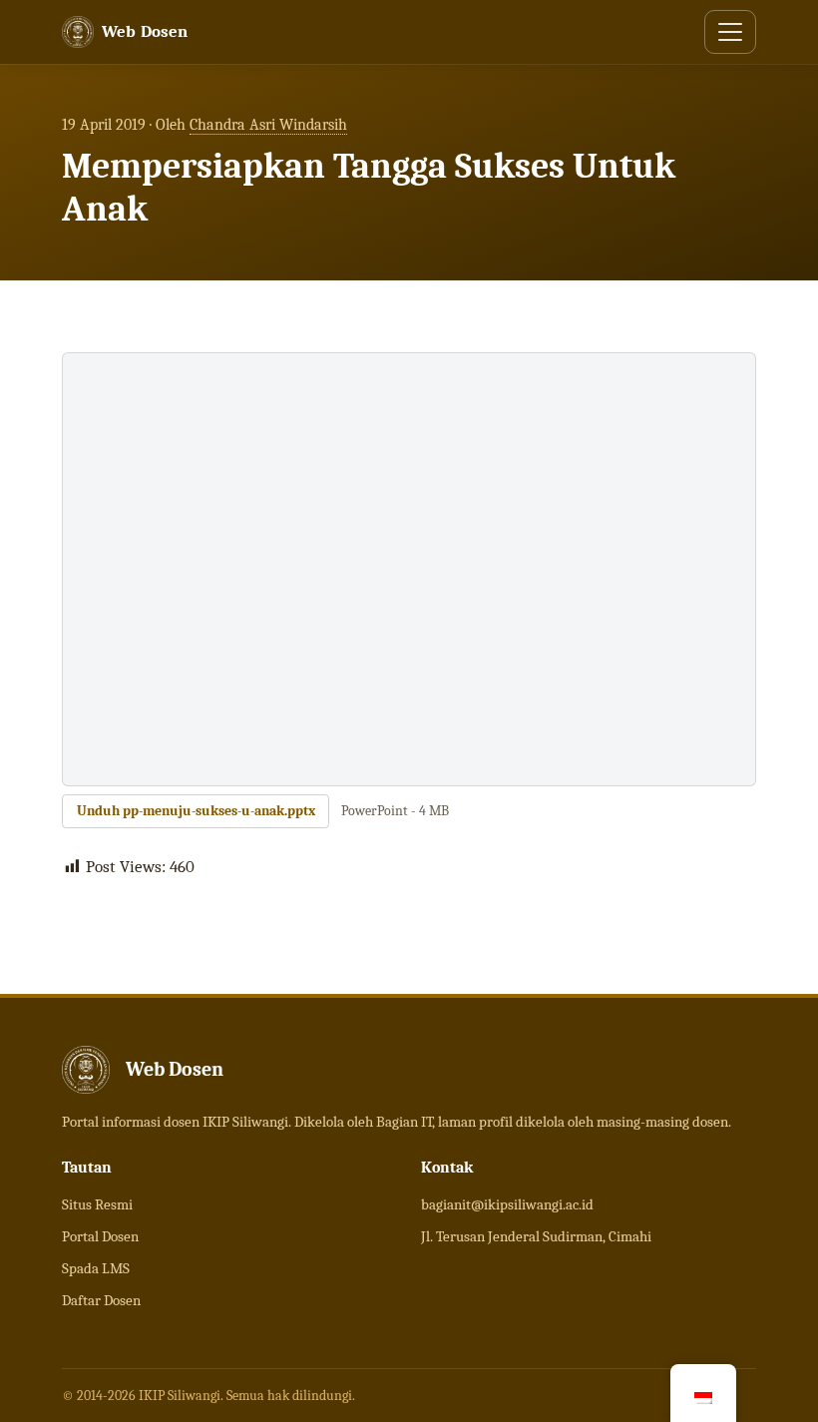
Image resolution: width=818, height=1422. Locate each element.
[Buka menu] (730, 32)
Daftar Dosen (101, 1300)
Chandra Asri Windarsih (268, 125)
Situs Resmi (97, 1204)
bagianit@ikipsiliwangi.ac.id (507, 1204)
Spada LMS (96, 1268)
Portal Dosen (100, 1236)
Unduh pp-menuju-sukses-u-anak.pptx (196, 810)
